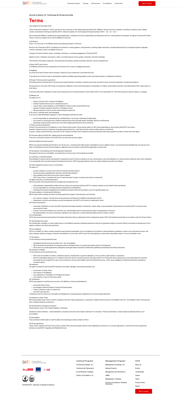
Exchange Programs (73, 3)
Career (137, 375)
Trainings (85, 3)
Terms (137, 379)
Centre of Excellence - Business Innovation (116, 383)
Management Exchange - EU (115, 365)
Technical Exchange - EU (84, 365)
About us (138, 365)
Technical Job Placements (85, 368)
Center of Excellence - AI (84, 375)
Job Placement (95, 3)
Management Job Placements (115, 372)
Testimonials (118, 3)
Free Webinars (107, 3)
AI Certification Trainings (84, 372)
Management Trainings (113, 379)
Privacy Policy (140, 382)
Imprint (137, 386)
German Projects (111, 368)
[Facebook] (25, 378)
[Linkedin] (31, 378)
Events (137, 368)
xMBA (107, 375)
